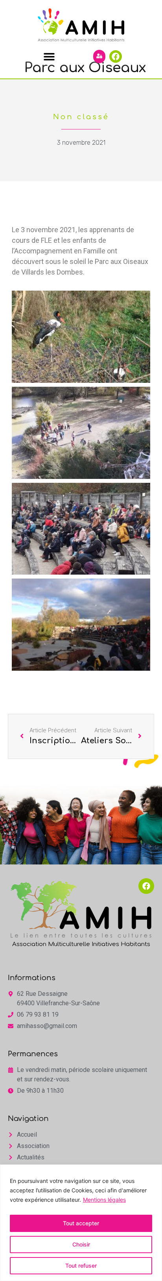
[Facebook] (115, 56)
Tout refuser (81, 1265)
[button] (49, 56)
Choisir (81, 1244)
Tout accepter (81, 1223)
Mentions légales (104, 1199)
